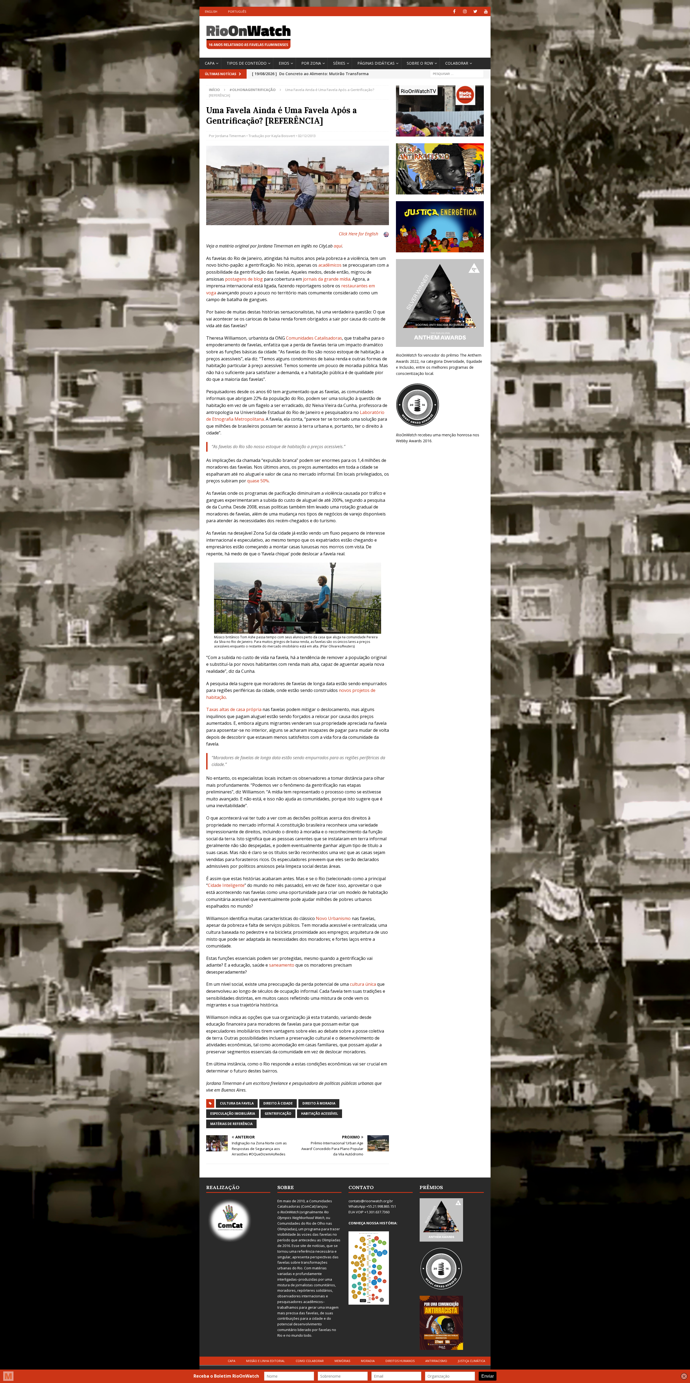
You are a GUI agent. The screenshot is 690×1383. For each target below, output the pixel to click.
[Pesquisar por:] (457, 73)
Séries (339, 63)
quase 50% (258, 481)
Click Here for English (358, 234)
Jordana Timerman (230, 135)
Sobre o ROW (420, 63)
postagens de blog (244, 279)
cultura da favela (237, 1103)
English (211, 11)
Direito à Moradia (318, 1103)
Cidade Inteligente (226, 885)
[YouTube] (486, 11)
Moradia (368, 1361)
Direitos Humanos (400, 1361)
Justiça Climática (471, 1361)
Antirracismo (436, 1361)
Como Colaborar (310, 1361)
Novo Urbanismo (333, 918)
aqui (338, 246)
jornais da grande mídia (326, 279)
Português (237, 11)
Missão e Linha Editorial (265, 1361)
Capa (210, 63)
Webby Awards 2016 (414, 440)
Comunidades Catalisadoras (314, 338)
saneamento (281, 965)
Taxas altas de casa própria (233, 709)
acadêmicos (329, 265)
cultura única (363, 984)
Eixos (284, 63)
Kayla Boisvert (283, 135)
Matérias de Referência (231, 1123)
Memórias (342, 1361)
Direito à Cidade (278, 1103)
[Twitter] (475, 11)
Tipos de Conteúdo (247, 63)
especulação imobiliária (232, 1113)
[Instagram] (465, 11)
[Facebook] (454, 11)
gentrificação (278, 1113)
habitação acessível (319, 1113)
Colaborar (456, 63)
